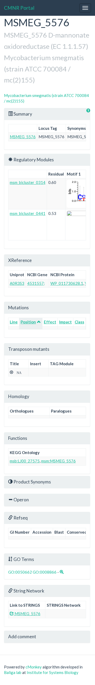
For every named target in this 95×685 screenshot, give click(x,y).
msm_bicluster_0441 (27, 213)
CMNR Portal (19, 8)
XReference (20, 260)
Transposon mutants (28, 349)
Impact (65, 322)
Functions (17, 438)
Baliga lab (12, 672)
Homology (18, 396)
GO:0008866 (44, 572)
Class (79, 322)
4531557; (36, 283)
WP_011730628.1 (66, 283)
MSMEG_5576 (23, 136)
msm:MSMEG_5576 (58, 461)
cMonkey (34, 667)
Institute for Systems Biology (52, 672)
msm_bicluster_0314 (27, 182)
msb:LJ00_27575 (25, 461)
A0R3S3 (17, 283)
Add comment (22, 636)
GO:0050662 (20, 572)
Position (28, 322)
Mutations (18, 307)
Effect (50, 322)
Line (14, 322)
